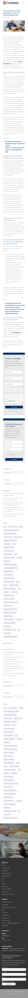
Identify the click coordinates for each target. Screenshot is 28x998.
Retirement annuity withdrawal (9, 907)
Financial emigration (6, 902)
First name (4, 967)
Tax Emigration (5, 905)
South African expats (8, 595)
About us (4, 865)
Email (3, 977)
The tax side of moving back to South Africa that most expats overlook (13, 515)
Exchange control (6, 918)
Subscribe (14, 459)
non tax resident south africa (10, 568)
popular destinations (8, 571)
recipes (5, 585)
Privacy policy (5, 886)
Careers (4, 884)
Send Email (14, 407)
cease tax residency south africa (11, 530)
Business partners (6, 873)
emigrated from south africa (10, 533)
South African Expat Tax (9, 599)
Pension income (6, 920)
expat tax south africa (9, 547)
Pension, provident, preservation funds (11, 923)
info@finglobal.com (6, 935)
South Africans (19, 619)
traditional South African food (10, 636)
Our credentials (5, 868)
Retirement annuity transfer (10, 588)
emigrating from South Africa (10, 540)
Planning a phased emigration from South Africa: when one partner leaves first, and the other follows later (14, 509)
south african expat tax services (11, 602)
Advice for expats (13, 526)
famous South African (8, 550)
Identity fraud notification (8, 894)
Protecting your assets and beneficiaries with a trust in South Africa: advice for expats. (15, 305)
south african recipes (8, 619)
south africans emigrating (9, 623)
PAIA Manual (5, 891)
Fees (3, 878)
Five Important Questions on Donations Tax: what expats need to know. (15, 143)
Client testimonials (6, 876)
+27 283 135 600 (6, 940)
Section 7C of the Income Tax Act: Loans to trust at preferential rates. (15, 150)
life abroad (19, 557)
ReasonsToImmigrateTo (9, 581)
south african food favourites (10, 609)
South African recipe (8, 616)
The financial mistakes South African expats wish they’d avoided (13, 494)
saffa (19, 588)
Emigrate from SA (18, 537)
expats (13, 544)
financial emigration (8, 554)
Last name (4, 972)
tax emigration (16, 332)
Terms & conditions (6, 889)
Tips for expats (7, 633)
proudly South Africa (8, 574)
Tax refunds (5, 912)
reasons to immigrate (9, 578)
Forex (3, 910)
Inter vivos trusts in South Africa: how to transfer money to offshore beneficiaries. (14, 311)
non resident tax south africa (10, 564)
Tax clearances (5, 915)
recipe (17, 581)
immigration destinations (9, 557)
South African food (8, 605)
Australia (21, 526)
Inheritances (5, 925)
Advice (5, 526)
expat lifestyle (7, 544)
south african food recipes (10, 612)
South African (14, 592)
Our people (4, 870)
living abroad (7, 561)
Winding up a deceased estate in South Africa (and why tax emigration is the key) (14, 504)
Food (16, 554)
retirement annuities (14, 585)
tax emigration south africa (10, 629)
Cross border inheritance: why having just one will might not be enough (13, 499)
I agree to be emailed (10, 454)
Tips (19, 629)
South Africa (6, 592)
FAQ (3, 881)
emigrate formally (8, 537)
